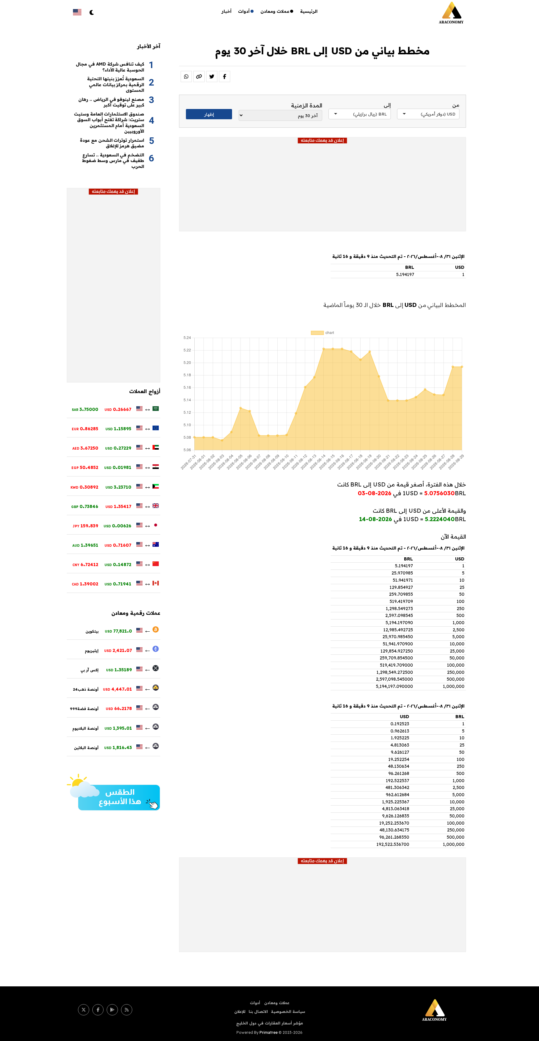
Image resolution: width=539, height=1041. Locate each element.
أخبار (226, 11)
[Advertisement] (322, 187)
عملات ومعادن (274, 11)
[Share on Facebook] (224, 76)
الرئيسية (309, 11)
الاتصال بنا (258, 1011)
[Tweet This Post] (211, 76)
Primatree (269, 1032)
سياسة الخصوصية (288, 1011)
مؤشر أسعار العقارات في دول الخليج (269, 1023)
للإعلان (239, 1011)
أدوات (244, 11)
